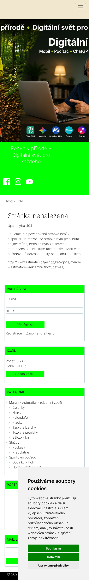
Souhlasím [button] (53, 548)
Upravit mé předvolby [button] (53, 565)
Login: (11, 299)
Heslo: (11, 310)
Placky (17, 422)
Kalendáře (20, 417)
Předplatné (20, 452)
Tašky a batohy (24, 427)
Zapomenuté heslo (40, 333)
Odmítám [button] (53, 557)
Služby (14, 442)
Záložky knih (21, 437)
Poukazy (18, 447)
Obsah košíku (25, 374)
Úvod (9, 201)
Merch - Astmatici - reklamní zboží (35, 402)
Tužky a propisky (25, 432)
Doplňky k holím (24, 462)
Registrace (14, 333)
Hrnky (16, 412)
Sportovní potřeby (23, 457)
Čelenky (18, 407)
